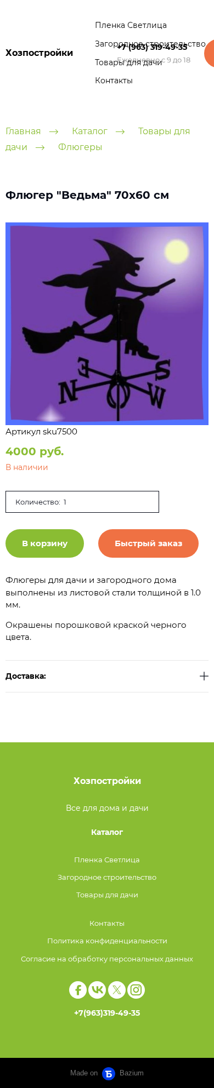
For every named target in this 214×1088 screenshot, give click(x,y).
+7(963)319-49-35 (107, 1013)
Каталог (90, 131)
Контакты (114, 80)
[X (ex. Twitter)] (117, 990)
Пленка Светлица (131, 25)
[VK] (97, 990)
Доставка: (25, 676)
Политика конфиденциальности (107, 940)
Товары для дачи (128, 62)
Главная (23, 131)
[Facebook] (78, 990)
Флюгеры (80, 147)
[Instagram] (136, 990)
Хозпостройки (39, 53)
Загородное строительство (150, 44)
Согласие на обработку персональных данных (107, 958)
